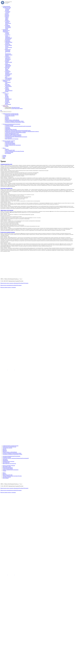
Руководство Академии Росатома (7, 9)
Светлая (12, 108)
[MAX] (37, 443)
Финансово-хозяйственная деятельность (8, 65)
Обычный (13, 107)
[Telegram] (18, 369)
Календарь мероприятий (7, 85)
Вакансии (7, 14)
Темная (21, 108)
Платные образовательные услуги (8, 62)
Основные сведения (7, 33)
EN (1, 110)
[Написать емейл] (37, 362)
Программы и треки (9, 141)
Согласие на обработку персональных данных (8, 23)
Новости (7, 93)
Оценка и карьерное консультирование (8, 89)
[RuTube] (4, 369)
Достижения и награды (7, 12)
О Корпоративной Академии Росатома (7, 7)
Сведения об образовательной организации (6, 30)
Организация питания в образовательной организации (8, 73)
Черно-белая (16, 108)
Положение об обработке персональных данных (8, 27)
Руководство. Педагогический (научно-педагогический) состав (8, 46)
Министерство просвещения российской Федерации (11, 285)
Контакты (7, 15)
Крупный (18, 107)
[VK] (11, 369)
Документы (7, 40)
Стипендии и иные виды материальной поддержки (8, 58)
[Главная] (6, 4)
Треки (4, 157)
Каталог (4, 156)
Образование (7, 41)
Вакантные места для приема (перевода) (7, 69)
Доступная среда (7, 76)
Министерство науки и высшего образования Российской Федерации (14, 283)
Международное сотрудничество (8, 78)
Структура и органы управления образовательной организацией (8, 36)
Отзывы (6, 91)
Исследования (8, 104)
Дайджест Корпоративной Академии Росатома (8, 99)
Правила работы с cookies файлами (7, 18)
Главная (4, 155)
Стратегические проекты (8, 87)
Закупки (6, 13)
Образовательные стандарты (8, 43)
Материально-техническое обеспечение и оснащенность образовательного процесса (22, 131)
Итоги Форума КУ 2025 (7, 95)
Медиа (4, 92)
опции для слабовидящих (6, 106)
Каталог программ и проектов (6, 81)
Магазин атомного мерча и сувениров (8, 287)
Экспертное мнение (7, 103)
